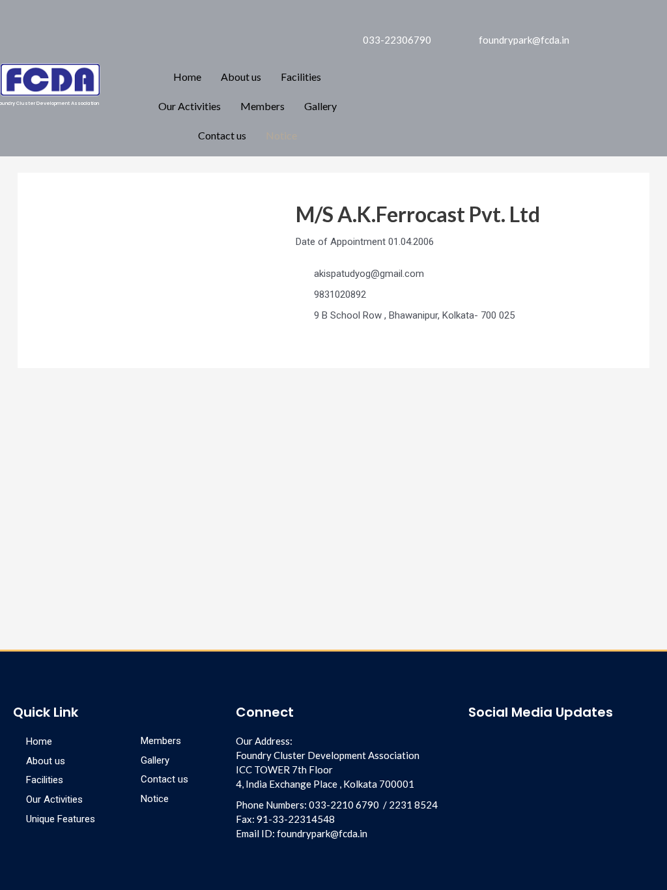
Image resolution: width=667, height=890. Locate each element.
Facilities (301, 76)
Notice (281, 135)
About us (241, 76)
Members (262, 106)
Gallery (320, 106)
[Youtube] (522, 743)
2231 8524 (413, 805)
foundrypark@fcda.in (322, 833)
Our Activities (189, 106)
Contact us (222, 135)
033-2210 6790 (344, 805)
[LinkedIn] (621, 18)
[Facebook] (598, 18)
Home (187, 76)
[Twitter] (643, 53)
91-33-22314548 (296, 819)
